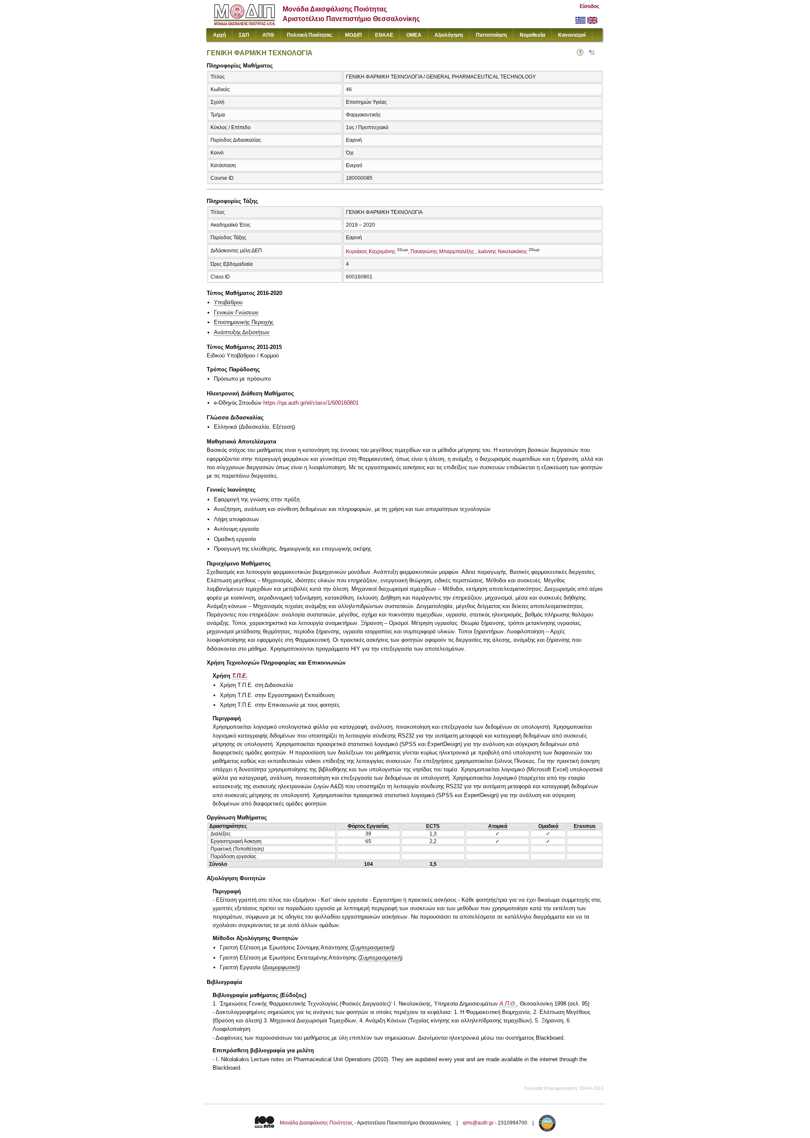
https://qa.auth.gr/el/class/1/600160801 (311, 403)
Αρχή (219, 35)
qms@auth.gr (478, 1123)
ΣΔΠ (244, 35)
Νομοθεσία (532, 35)
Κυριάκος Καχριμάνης (371, 251)
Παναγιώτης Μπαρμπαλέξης (442, 251)
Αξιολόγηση (449, 35)
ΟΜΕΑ (413, 35)
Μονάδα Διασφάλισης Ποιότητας (316, 1123)
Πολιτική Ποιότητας (309, 35)
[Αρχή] (244, 23)
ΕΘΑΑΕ (384, 35)
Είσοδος (589, 6)
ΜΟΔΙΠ (353, 35)
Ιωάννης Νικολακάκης (502, 251)
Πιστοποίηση (491, 35)
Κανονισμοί (572, 35)
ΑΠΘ (268, 35)
